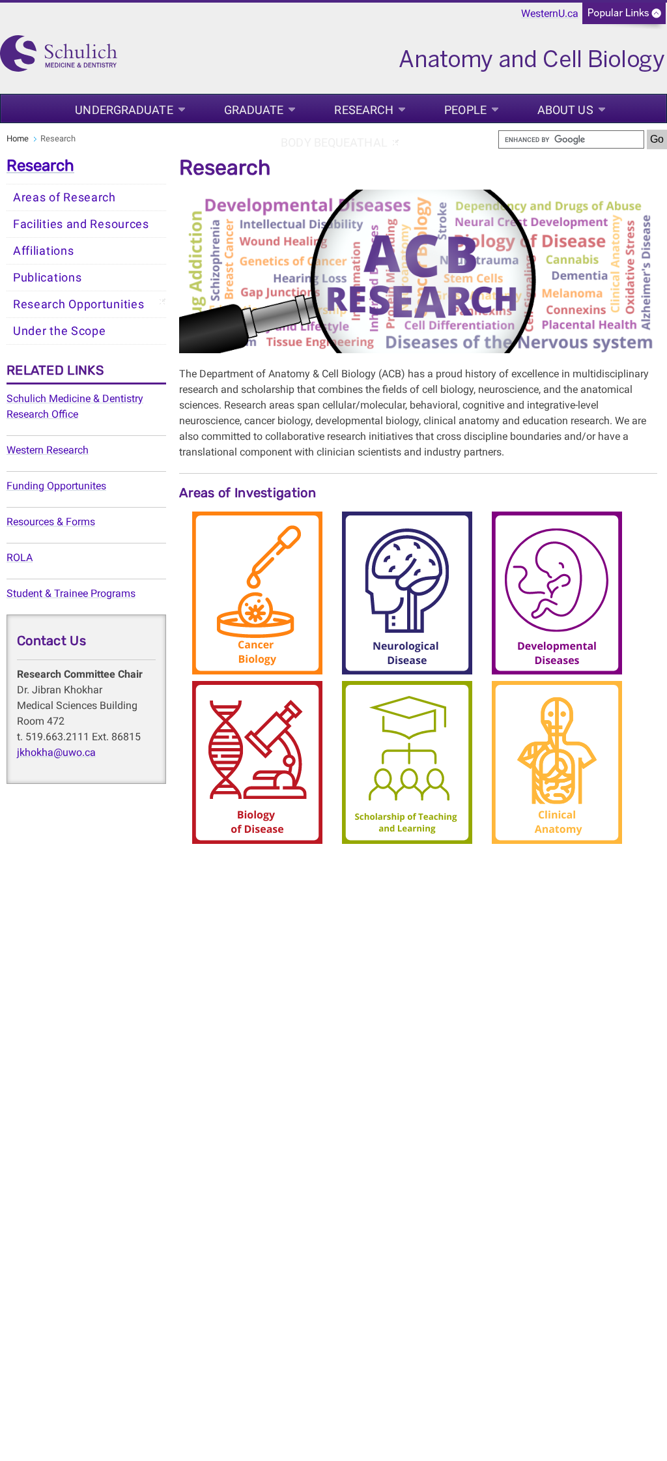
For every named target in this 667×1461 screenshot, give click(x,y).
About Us (565, 110)
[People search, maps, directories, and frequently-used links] (624, 17)
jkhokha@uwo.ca (56, 752)
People (465, 110)
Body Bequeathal (334, 142)
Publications (47, 277)
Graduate (254, 110)
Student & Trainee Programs (71, 593)
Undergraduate (124, 110)
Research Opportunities (78, 304)
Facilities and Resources (81, 224)
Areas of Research (64, 197)
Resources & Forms (51, 521)
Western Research (48, 450)
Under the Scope (59, 331)
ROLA (20, 557)
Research (363, 110)
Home (18, 138)
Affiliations (43, 250)
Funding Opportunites (56, 486)
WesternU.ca (549, 13)
